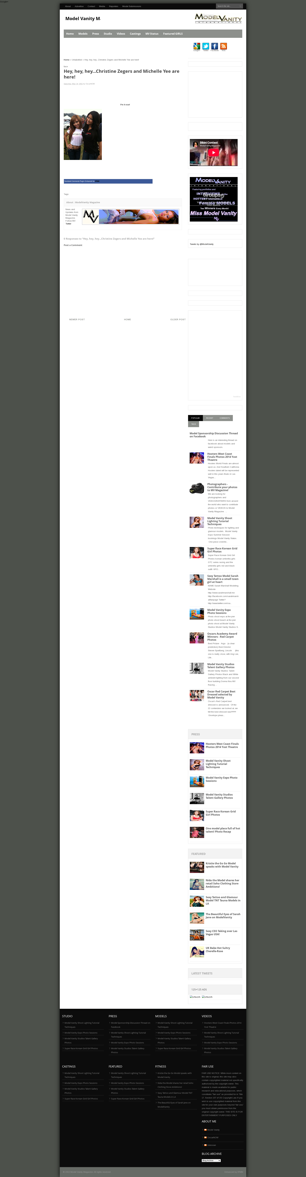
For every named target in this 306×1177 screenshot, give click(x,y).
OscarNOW (212, 1137)
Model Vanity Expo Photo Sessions (219, 611)
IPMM (240, 1172)
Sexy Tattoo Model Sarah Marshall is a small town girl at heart (223, 579)
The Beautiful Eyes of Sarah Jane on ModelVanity (223, 915)
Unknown (211, 1145)
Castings (135, 33)
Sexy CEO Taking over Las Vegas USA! (221, 932)
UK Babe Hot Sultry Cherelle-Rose (218, 949)
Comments (225, 418)
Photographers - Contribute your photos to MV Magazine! (222, 487)
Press (95, 33)
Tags (193, 424)
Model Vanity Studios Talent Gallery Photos (220, 665)
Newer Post (77, 319)
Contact (91, 6)
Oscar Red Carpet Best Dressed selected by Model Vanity (221, 694)
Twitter (68, 224)
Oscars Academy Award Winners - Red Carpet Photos (222, 636)
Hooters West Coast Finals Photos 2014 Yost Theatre (222, 457)
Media (102, 6)
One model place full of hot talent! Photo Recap (223, 830)
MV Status (152, 33)
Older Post (178, 319)
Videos (121, 33)
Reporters (113, 6)
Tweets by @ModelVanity (202, 244)
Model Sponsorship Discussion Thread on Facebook (214, 435)
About (68, 6)
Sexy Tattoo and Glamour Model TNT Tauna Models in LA (223, 900)
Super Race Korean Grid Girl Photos (222, 550)
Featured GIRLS (173, 33)
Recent (209, 418)
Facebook (215, 50)
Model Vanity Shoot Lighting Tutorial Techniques (219, 521)
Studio (108, 33)
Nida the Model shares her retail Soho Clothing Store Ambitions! (222, 883)
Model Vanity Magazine (91, 18)
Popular (195, 418)
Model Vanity (213, 1130)
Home (70, 33)
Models (82, 33)
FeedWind (236, 397)
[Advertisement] (122, 50)
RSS (223, 50)
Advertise (79, 6)
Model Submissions (131, 6)
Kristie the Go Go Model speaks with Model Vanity (222, 865)
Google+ (4, 1)
